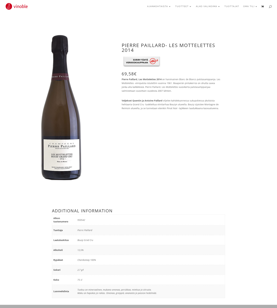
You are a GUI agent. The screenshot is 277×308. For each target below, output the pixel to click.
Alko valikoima (206, 6)
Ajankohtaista (157, 6)
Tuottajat (231, 6)
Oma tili (249, 6)
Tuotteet (182, 6)
